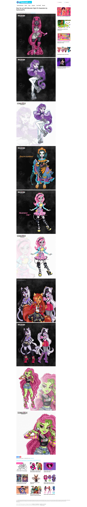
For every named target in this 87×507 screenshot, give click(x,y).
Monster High (19, 460)
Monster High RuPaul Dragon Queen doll (35, 483)
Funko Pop (50, 500)
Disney (29, 500)
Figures (33, 5)
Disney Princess (35, 500)
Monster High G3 (24, 460)
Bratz (27, 500)
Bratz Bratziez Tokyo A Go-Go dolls (63, 54)
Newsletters (37, 504)
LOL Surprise (59, 500)
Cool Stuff (38, 5)
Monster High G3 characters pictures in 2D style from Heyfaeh (35, 495)
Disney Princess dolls (39, 500)
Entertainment (20, 5)
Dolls (26, 5)
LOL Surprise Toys (63, 500)
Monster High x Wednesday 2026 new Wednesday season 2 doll (63, 67)
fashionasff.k (33, 13)
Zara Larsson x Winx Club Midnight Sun (63, 16)
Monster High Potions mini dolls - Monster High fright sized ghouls (49, 483)
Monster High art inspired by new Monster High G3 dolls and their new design (35, 471)
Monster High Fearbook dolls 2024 (49, 494)
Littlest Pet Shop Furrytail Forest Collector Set (62, 30)
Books (43, 5)
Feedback (33, 504)
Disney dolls (31, 500)
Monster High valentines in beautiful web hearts (48, 471)
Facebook (67, 2)
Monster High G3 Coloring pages (22, 470)
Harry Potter (53, 500)
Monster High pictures (37, 460)
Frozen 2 (48, 500)
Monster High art (30, 460)
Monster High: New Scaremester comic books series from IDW (22, 483)
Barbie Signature (24, 500)
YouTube (44, 504)
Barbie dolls (20, 500)
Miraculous (68, 500)
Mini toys (66, 500)
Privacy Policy (42, 505)
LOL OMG (56, 500)
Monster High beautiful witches (22, 494)
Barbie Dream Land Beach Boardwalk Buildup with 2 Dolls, (63, 42)
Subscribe (60, 2)
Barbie (18, 500)
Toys (29, 5)
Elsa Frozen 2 (45, 500)
